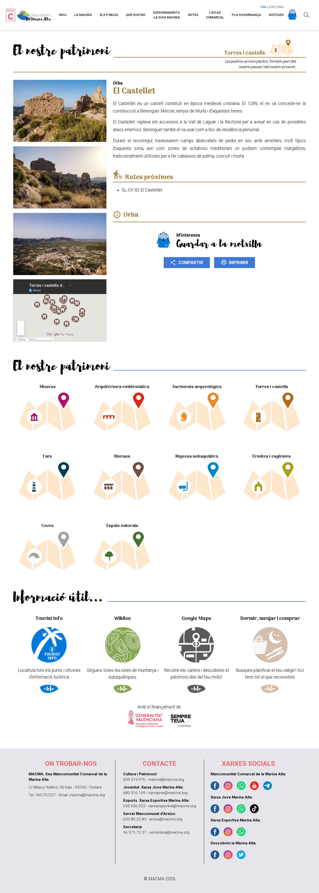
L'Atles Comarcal (215, 15)
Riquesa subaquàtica (196, 456)
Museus (47, 387)
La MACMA (83, 15)
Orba (131, 215)
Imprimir (234, 262)
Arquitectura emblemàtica (122, 387)
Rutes (193, 15)
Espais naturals (122, 525)
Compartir (186, 262)
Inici (63, 15)
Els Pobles (109, 15)
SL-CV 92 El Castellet (142, 190)
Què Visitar (135, 15)
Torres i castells (271, 387)
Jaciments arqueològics (197, 387)
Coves (47, 525)
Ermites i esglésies (271, 456)
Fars (47, 456)
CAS (272, 7)
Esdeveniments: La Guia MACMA (166, 15)
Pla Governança (246, 15)
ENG (280, 7)
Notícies (276, 15)
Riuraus (122, 456)
